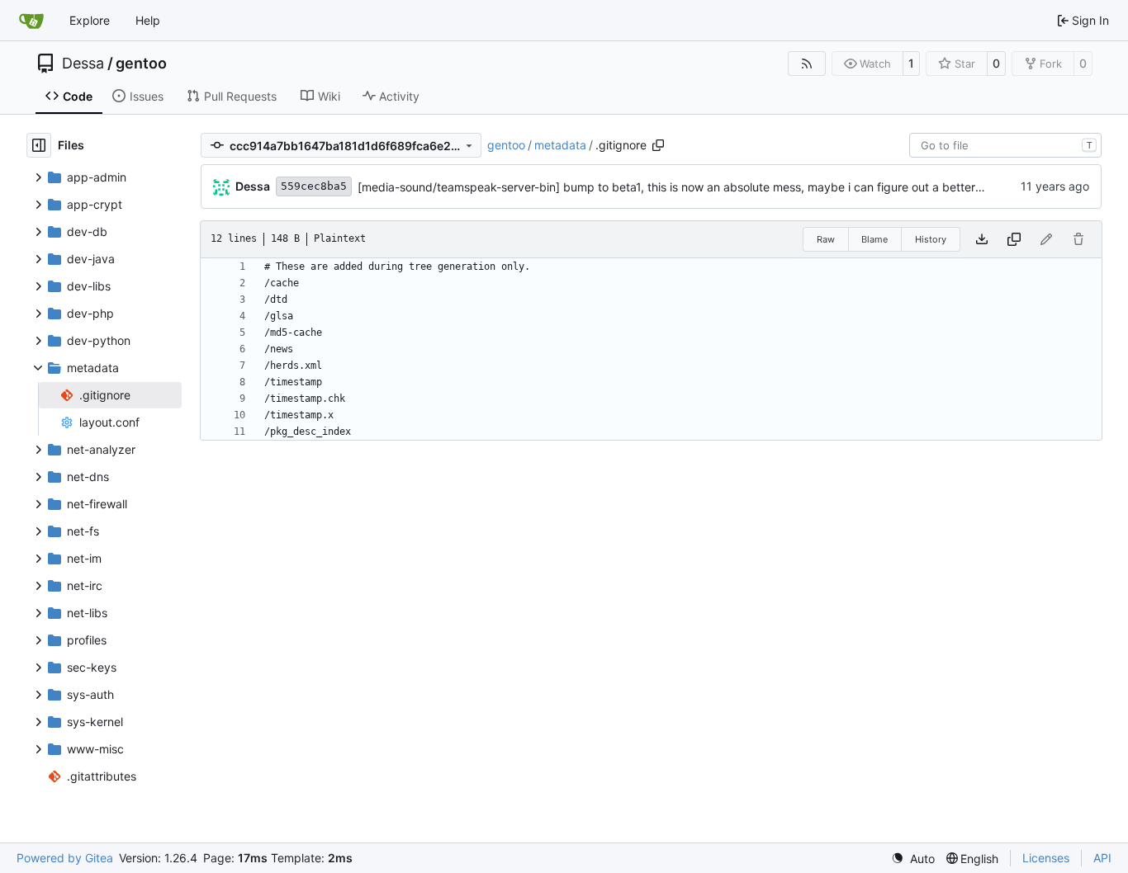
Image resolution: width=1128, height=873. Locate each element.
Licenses (1045, 858)
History (930, 239)
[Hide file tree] (38, 145)
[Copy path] (658, 145)
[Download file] (982, 239)
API (1102, 858)
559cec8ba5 (314, 186)
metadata (560, 145)
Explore (89, 20)
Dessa (83, 63)
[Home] (31, 20)
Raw (826, 239)
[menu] (913, 859)
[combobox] (1005, 145)
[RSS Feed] (807, 63)
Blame (874, 239)
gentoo (141, 63)
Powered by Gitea (65, 858)
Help (147, 20)
